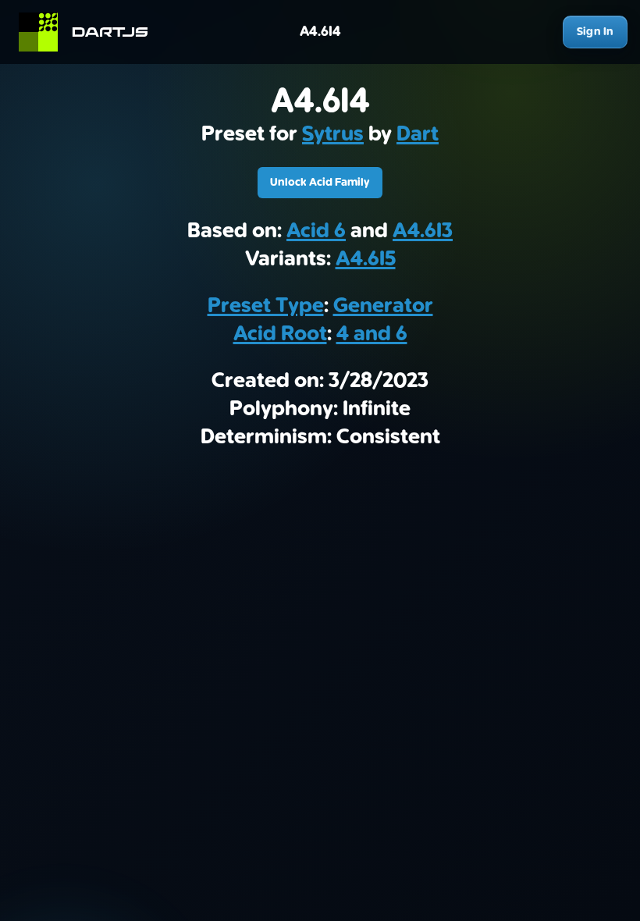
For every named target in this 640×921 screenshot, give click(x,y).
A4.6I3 (423, 231)
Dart (417, 134)
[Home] (90, 32)
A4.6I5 (366, 259)
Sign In (595, 31)
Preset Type (266, 306)
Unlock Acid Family (320, 182)
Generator (383, 306)
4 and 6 (371, 334)
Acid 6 (316, 231)
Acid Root (280, 334)
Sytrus (333, 134)
